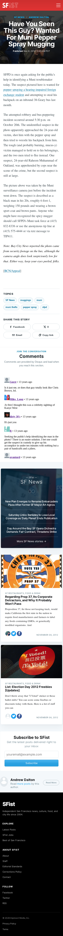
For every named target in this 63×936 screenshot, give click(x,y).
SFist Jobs (8, 835)
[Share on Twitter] (13, 633)
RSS (5, 903)
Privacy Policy (9, 923)
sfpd (44, 307)
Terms (5, 929)
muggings (25, 300)
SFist (9, 804)
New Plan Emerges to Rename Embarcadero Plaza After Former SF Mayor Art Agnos (31, 503)
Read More (51, 782)
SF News (19, 17)
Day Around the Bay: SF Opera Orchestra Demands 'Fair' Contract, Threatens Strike (32, 530)
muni (39, 300)
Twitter (6, 898)
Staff (5, 861)
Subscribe (32, 763)
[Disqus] (31, 417)
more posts (24, 783)
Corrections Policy (12, 871)
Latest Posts (9, 829)
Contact (7, 877)
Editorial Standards (12, 866)
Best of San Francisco (14, 840)
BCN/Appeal (12, 271)
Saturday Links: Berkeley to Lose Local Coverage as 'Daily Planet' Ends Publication (31, 516)
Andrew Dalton (39, 17)
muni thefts (11, 307)
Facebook (8, 892)
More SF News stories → (31, 541)
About (6, 855)
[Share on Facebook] (19, 633)
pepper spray (30, 307)
